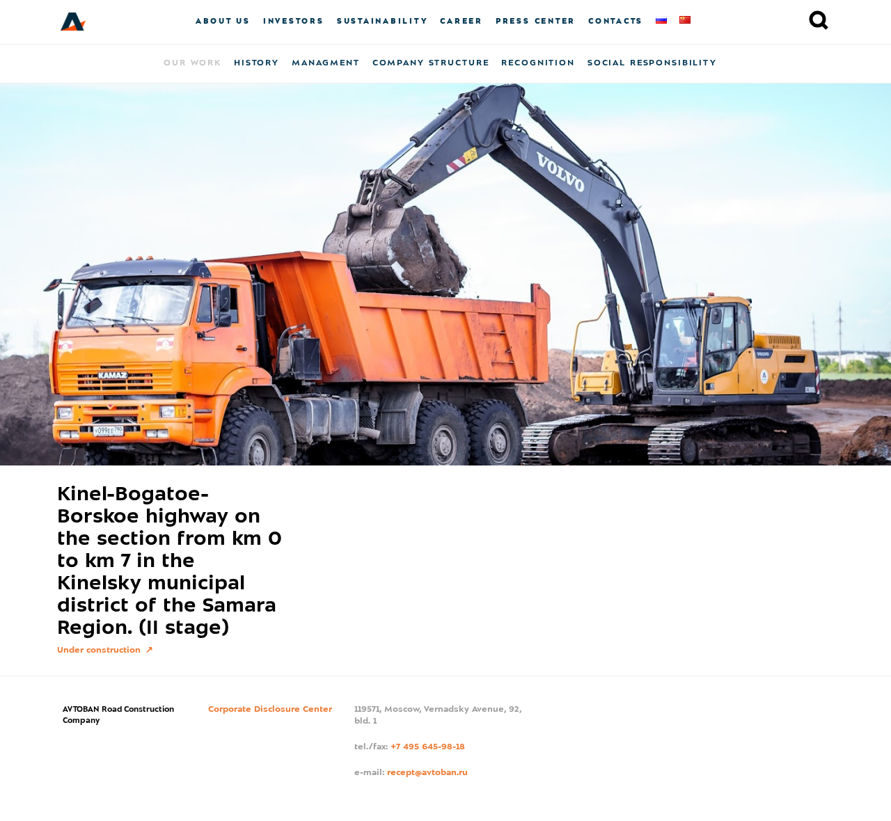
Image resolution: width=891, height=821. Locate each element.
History (256, 63)
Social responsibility (652, 63)
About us (223, 21)
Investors (293, 21)
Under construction (100, 650)
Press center (536, 21)
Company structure (430, 63)
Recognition (537, 63)
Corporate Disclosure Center (270, 710)
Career (461, 21)
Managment (326, 63)
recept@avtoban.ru (427, 773)
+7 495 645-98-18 (428, 747)
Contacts (615, 21)
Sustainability (382, 21)
